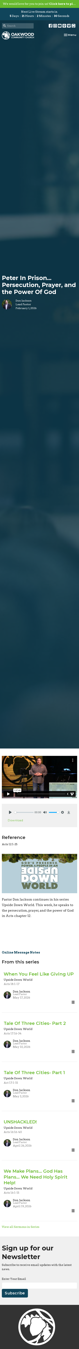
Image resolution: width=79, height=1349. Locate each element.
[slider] (24, 812)
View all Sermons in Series (20, 1227)
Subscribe (15, 1293)
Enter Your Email (14, 1279)
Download (15, 820)
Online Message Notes (21, 952)
